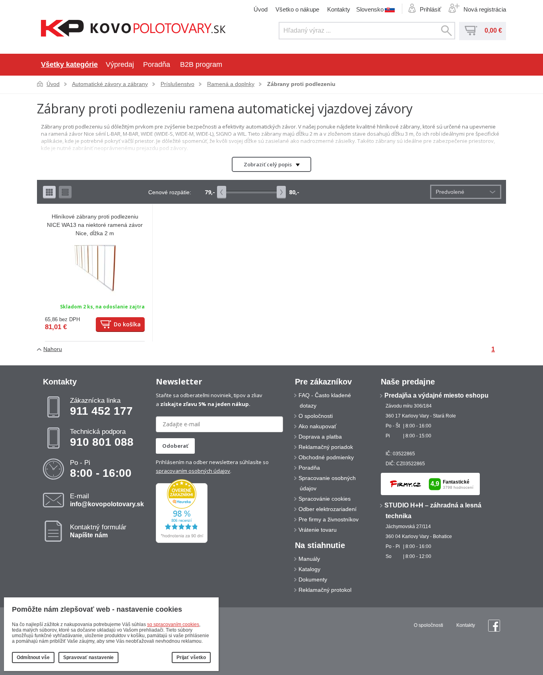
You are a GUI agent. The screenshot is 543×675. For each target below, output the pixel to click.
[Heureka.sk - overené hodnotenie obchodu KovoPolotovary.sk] (182, 541)
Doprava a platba (320, 436)
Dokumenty (313, 579)
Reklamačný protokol (325, 590)
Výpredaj (120, 64)
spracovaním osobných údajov (193, 470)
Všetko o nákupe (297, 9)
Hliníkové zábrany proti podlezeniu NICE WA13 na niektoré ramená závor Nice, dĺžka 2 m (95, 224)
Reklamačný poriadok (326, 447)
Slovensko (370, 9)
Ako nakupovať (317, 426)
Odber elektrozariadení (328, 509)
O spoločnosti (316, 416)
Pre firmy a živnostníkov (329, 519)
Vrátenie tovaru (318, 530)
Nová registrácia (484, 9)
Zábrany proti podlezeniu (301, 84)
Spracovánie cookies (325, 499)
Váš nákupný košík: (471, 30)
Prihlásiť (430, 9)
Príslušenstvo (177, 84)
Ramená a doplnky (230, 84)
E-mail (107, 499)
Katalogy (309, 569)
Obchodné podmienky (326, 457)
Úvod (261, 9)
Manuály (309, 559)
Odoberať (175, 445)
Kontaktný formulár (98, 530)
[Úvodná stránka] (133, 29)
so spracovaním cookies (173, 624)
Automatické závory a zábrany (110, 84)
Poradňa (156, 64)
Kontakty (338, 9)
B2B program (201, 64)
